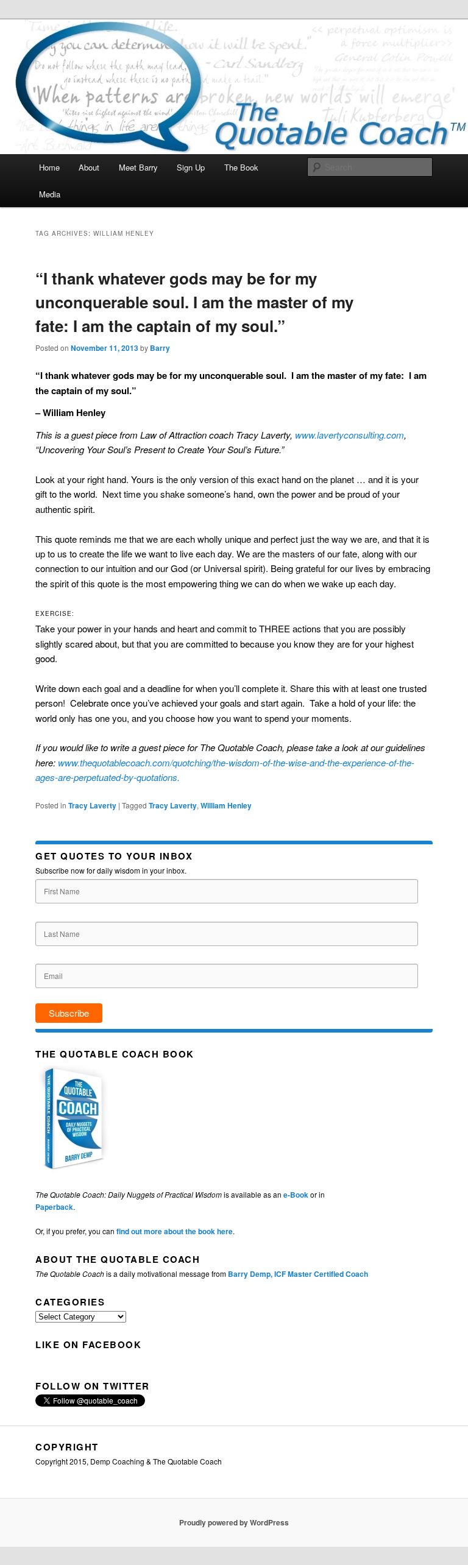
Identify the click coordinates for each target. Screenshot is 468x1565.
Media (49, 194)
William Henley (226, 805)
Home (49, 167)
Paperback (54, 1206)
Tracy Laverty (92, 805)
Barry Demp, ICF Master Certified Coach (298, 1273)
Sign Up (191, 167)
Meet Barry (138, 167)
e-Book (295, 1194)
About (89, 167)
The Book (241, 167)
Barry (160, 347)
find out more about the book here (174, 1231)
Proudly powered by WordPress (234, 1522)
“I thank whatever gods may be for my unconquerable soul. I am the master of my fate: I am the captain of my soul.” (194, 302)
